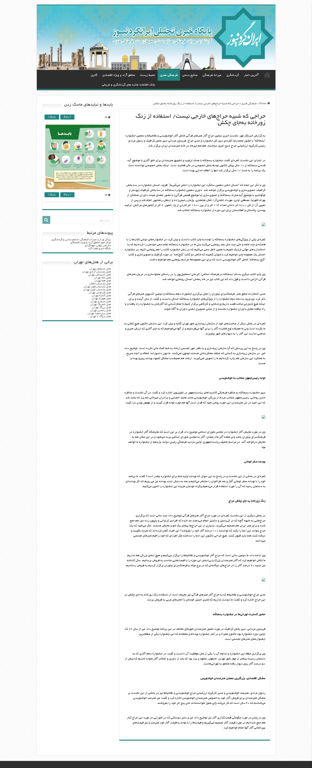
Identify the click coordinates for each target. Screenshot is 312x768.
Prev (67, 117)
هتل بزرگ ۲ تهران (100, 316)
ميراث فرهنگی (212, 75)
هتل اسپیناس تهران (99, 274)
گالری (94, 75)
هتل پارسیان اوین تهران (97, 289)
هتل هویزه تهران (101, 298)
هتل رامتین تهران (100, 310)
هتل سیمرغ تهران (101, 301)
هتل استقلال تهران (100, 268)
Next (52, 117)
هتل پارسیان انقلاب (100, 283)
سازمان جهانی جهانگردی (98, 245)
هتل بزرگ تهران (101, 307)
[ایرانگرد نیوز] (156, 37)
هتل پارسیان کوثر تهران (97, 286)
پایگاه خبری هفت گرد (99, 248)
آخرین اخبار (251, 75)
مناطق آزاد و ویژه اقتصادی (118, 75)
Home (263, 103)
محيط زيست (147, 75)
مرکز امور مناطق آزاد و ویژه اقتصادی (90, 242)
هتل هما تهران (103, 280)
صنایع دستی (190, 75)
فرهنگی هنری (169, 75)
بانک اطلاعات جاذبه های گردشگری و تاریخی (128, 85)
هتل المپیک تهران (100, 304)
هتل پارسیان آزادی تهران (96, 271)
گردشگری (232, 75)
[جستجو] (46, 220)
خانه (267, 75)
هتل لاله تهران (102, 277)
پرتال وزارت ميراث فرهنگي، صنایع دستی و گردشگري (81, 239)
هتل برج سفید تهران (99, 313)
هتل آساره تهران (101, 295)
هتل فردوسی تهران (100, 292)
